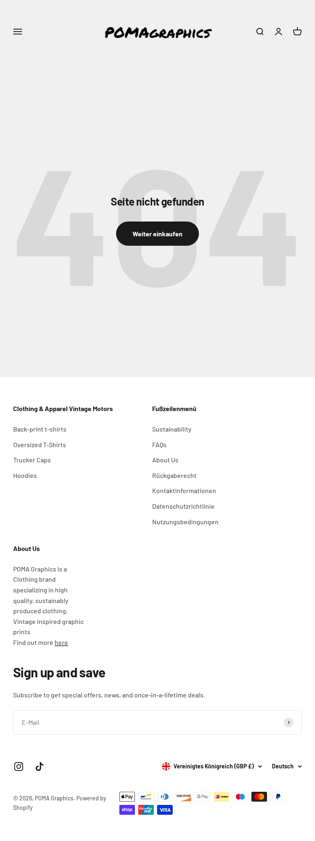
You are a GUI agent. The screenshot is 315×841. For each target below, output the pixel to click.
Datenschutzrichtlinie (183, 506)
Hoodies (25, 475)
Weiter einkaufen (157, 234)
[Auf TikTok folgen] (39, 766)
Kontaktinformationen (184, 490)
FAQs (159, 444)
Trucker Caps (32, 460)
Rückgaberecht (174, 475)
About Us (165, 460)
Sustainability (172, 429)
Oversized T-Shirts (39, 444)
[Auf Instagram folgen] (18, 766)
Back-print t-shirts (39, 429)
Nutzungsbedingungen (185, 522)
